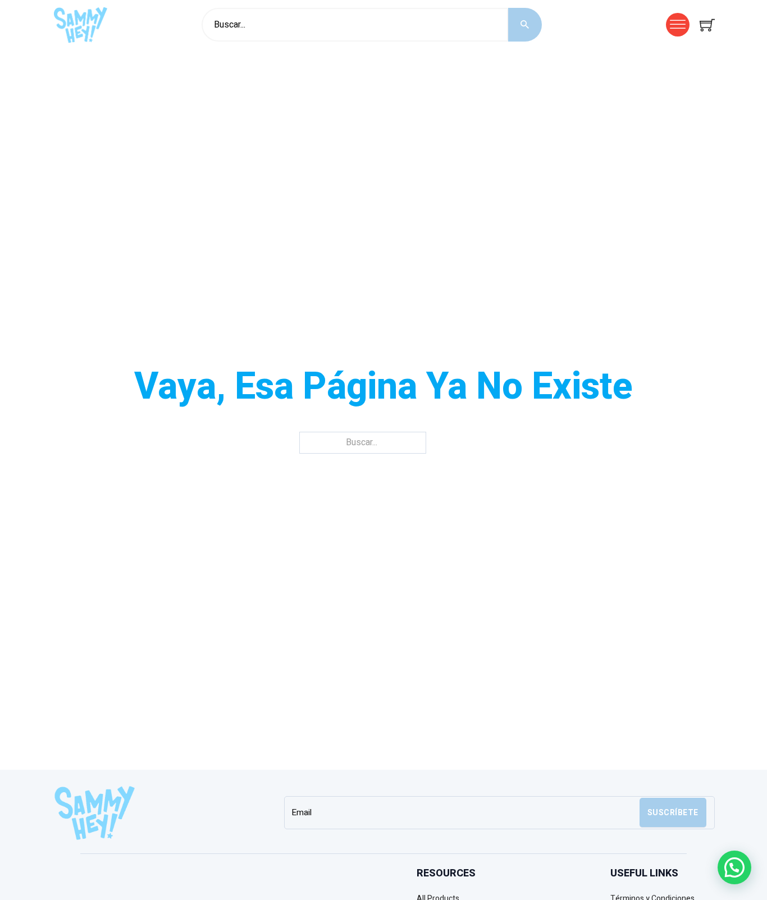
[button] (734, 867)
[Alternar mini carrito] (707, 25)
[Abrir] (678, 24)
